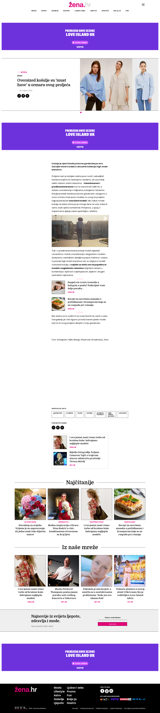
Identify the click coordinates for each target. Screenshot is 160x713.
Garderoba (57, 413)
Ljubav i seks (80, 11)
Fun (127, 11)
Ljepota (93, 11)
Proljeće (70, 413)
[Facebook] (23, 97)
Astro (44, 11)
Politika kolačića (102, 708)
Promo (71, 691)
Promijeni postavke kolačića (134, 708)
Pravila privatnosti (87, 708)
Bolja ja (117, 11)
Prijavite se (112, 624)
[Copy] (19, 97)
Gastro (66, 11)
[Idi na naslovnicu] (80, 7)
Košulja (89, 413)
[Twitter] (27, 97)
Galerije (54, 11)
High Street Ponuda (111, 414)
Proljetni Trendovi (100, 414)
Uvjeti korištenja (116, 708)
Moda (33, 11)
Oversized (122, 413)
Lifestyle (105, 11)
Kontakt (75, 708)
